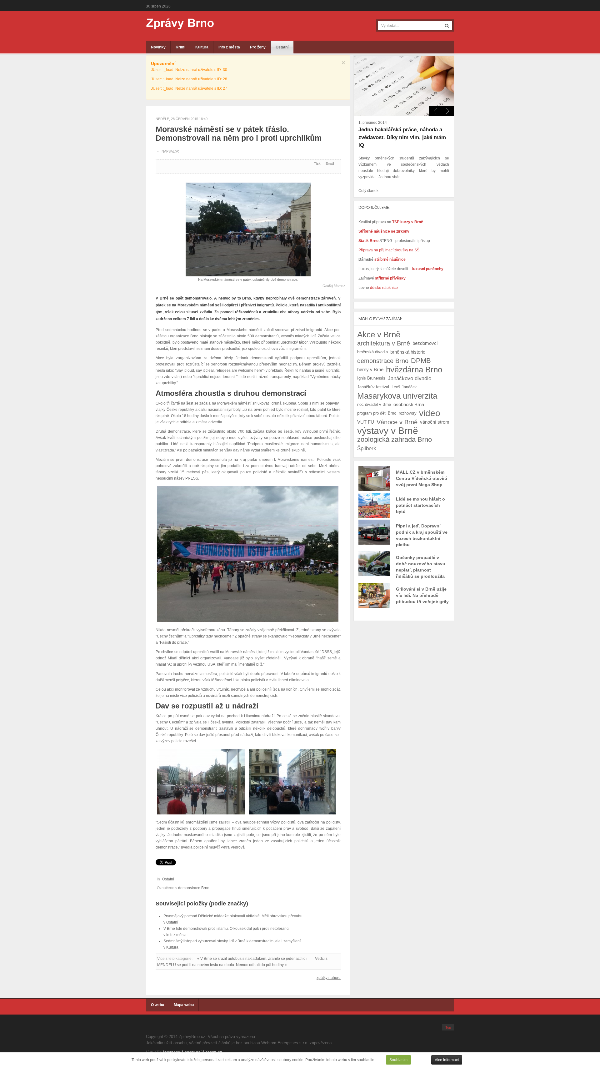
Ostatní (282, 47)
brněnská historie (407, 352)
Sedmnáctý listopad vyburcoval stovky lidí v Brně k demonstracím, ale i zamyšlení (232, 941)
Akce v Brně (378, 334)
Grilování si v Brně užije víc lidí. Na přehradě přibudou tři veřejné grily (422, 595)
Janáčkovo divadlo (409, 378)
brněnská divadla (372, 352)
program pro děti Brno (376, 413)
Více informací (447, 1060)
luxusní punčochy (427, 269)
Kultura (201, 47)
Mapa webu (184, 1005)
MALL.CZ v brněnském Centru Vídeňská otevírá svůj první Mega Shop (421, 478)
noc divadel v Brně (374, 404)
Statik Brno (368, 241)
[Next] (435, 111)
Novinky (158, 47)
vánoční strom (434, 422)
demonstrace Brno (193, 888)
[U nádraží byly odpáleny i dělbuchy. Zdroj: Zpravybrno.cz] (292, 781)
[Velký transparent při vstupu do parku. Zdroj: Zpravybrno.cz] (248, 554)
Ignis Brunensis (371, 378)
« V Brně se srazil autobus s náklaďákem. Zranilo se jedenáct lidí (252, 958)
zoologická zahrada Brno (394, 439)
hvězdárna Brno (414, 369)
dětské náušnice (384, 287)
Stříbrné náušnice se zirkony (383, 231)
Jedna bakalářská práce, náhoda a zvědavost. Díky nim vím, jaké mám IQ (402, 137)
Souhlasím (398, 1060)
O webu (157, 1005)
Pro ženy (258, 47)
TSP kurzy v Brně (407, 222)
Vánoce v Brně (397, 422)
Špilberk (366, 448)
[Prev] (447, 111)
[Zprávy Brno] (176, 24)
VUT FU (365, 422)
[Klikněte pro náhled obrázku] (248, 227)
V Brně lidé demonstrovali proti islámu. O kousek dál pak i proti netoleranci (226, 928)
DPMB (421, 361)
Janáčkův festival (373, 387)
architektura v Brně (383, 343)
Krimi (180, 47)
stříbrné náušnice (390, 259)
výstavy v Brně (387, 430)
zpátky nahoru (329, 977)
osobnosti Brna (408, 404)
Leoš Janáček (404, 387)
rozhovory (408, 413)
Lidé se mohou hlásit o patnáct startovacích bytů (420, 505)
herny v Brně (370, 369)
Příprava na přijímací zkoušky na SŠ (388, 250)
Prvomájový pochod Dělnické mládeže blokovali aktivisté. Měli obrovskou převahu (232, 916)
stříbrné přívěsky (390, 278)
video (429, 413)
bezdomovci (425, 343)
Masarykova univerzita (397, 395)
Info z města (229, 47)
